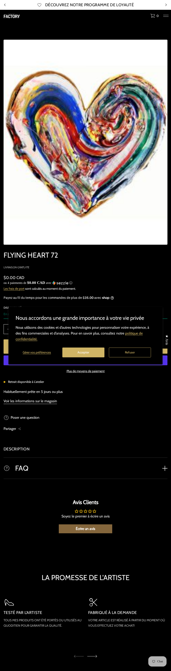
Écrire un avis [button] (85, 529)
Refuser (130, 352)
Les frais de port (14, 289)
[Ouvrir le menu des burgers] (166, 16)
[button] (154, 16)
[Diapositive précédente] (5, 5)
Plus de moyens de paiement (86, 371)
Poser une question (25, 417)
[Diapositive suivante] (92, 656)
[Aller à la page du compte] (145, 17)
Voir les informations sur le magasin (30, 401)
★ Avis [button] (167, 340)
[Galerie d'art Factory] (12, 16)
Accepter (83, 352)
